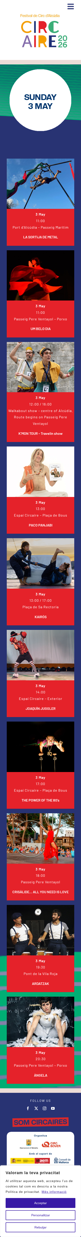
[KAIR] (40, 540)
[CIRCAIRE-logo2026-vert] (40, 14)
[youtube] (53, 1108)
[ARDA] (40, 907)
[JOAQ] (40, 631)
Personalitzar (40, 1215)
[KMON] (40, 344)
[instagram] (45, 1108)
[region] (40, 1201)
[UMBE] (40, 252)
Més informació (54, 1192)
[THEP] (40, 723)
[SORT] (40, 160)
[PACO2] (40, 448)
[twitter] (36, 1108)
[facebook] (28, 1108)
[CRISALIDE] (40, 815)
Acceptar (40, 1203)
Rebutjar (40, 1227)
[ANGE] (40, 998)
